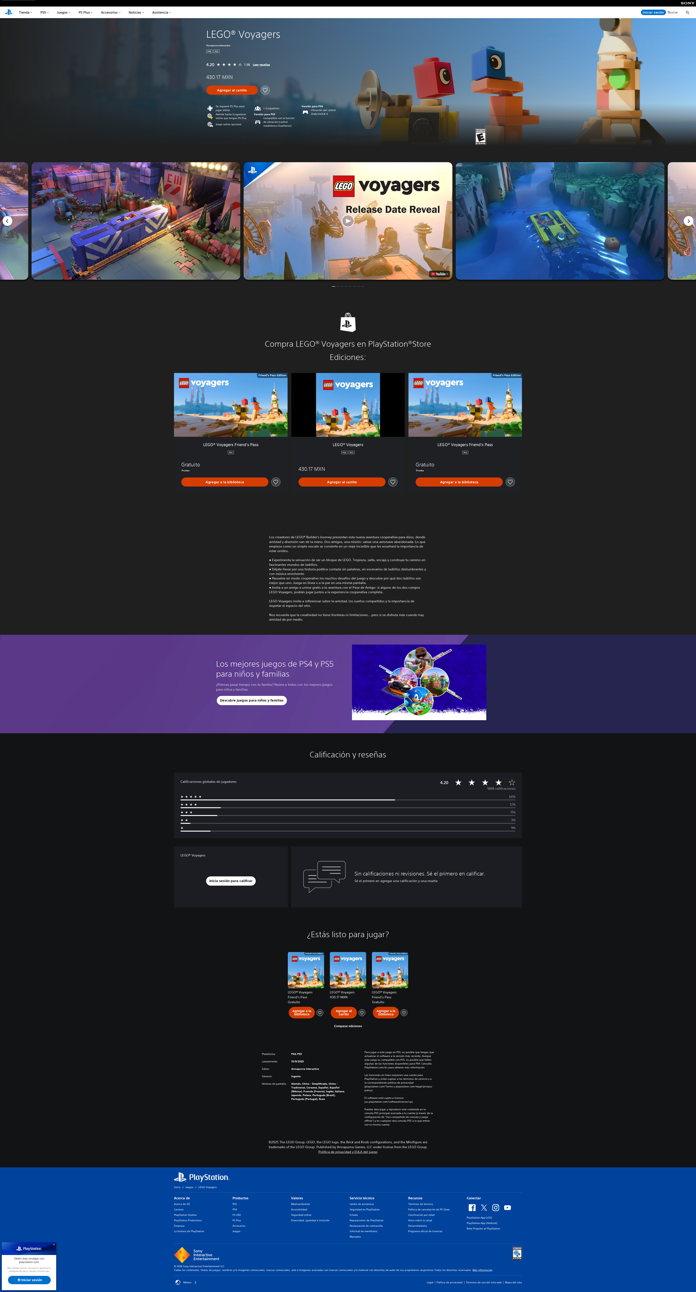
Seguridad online (301, 1215)
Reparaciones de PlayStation (367, 1220)
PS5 (43, 12)
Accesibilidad (299, 1209)
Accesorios (109, 12)
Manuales (355, 1236)
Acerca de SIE (182, 1204)
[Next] (688, 221)
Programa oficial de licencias (425, 1231)
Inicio (177, 1187)
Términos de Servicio (420, 1204)
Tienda (24, 12)
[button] (348, 221)
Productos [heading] (240, 1198)
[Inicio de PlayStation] (8, 12)
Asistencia (160, 12)
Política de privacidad (450, 1282)
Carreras (179, 1209)
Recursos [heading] (415, 1198)
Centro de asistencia (362, 1204)
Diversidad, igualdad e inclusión (310, 1220)
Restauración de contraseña (366, 1225)
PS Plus (84, 12)
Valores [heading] (297, 1198)
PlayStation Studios (185, 1215)
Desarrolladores (417, 1225)
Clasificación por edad (421, 1215)
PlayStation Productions (188, 1220)
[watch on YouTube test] (439, 274)
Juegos (62, 12)
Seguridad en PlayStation (365, 1209)
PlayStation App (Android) (482, 1223)
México (187, 1282)
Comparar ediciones (348, 1026)
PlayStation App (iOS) (479, 1217)
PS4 (235, 1209)
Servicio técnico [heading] (362, 1198)
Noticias (135, 12)
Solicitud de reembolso (363, 1231)
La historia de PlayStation (189, 1231)
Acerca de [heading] (182, 1198)
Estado (354, 1215)
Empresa (179, 1225)
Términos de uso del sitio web (484, 1282)
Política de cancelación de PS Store (429, 1209)
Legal (430, 1282)
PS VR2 (237, 1215)
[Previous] (7, 221)
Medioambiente (300, 1204)
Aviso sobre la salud (420, 1220)
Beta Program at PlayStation (483, 1228)
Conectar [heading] (474, 1198)
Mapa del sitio (513, 1282)
